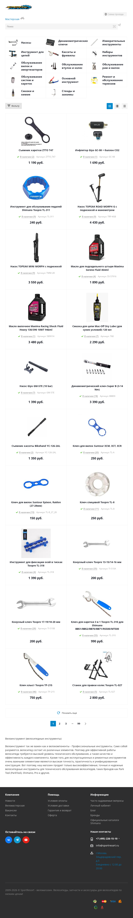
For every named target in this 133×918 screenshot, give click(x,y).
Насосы (26, 42)
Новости (10, 800)
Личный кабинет (100, 805)
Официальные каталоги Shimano (104, 821)
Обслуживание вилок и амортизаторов (31, 66)
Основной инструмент (70, 80)
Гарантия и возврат (60, 810)
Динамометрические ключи (73, 42)
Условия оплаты (57, 800)
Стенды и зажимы (68, 92)
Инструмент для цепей (32, 53)
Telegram (17, 839)
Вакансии (11, 810)
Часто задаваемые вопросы (107, 800)
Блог (93, 810)
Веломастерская (15, 805)
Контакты (11, 815)
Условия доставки (58, 805)
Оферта (52, 815)
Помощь (53, 794)
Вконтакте (8, 839)
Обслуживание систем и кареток (31, 80)
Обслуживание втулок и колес (72, 66)
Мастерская (12, 19)
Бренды (95, 815)
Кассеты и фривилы (69, 53)
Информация (99, 794)
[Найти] (114, 27)
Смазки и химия (27, 92)
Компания (12, 794)
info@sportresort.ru (107, 845)
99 (78, 723)
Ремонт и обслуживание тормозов (112, 80)
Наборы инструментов (112, 53)
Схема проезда (115, 14)
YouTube (26, 839)
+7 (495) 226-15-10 (106, 838)
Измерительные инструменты (113, 42)
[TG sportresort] (119, 25)
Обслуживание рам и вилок (112, 66)
